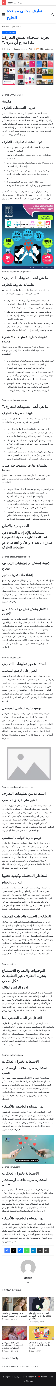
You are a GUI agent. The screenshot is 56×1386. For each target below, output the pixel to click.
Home (6, 26)
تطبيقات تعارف (16, 26)
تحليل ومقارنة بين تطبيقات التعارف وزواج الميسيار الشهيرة (14, 1314)
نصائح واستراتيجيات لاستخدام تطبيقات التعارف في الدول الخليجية (40, 1345)
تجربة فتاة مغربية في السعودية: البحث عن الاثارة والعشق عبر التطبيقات (12, 1345)
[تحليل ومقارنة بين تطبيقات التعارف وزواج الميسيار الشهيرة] (14, 1304)
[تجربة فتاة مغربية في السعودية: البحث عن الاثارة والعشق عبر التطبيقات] (14, 1333)
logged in (17, 1366)
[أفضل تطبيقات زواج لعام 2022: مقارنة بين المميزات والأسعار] (41, 1304)
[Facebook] (7, 1250)
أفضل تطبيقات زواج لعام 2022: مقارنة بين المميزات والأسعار (40, 1316)
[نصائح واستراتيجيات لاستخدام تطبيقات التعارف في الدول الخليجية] (41, 1333)
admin (8, 49)
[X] (13, 1250)
